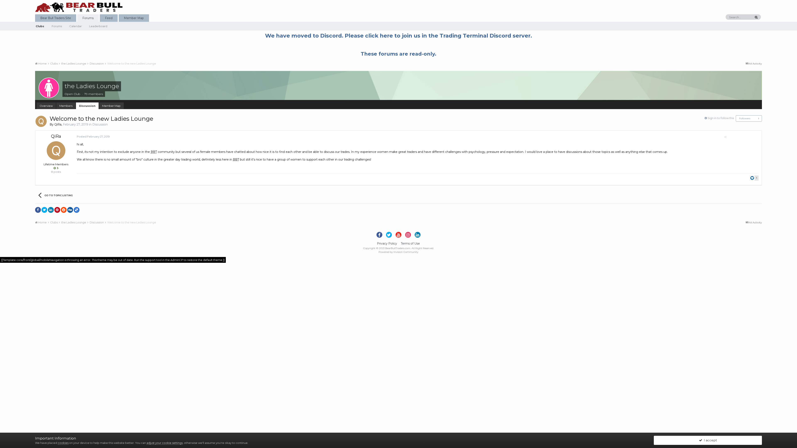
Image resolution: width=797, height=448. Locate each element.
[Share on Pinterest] (57, 210)
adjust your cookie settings (165, 442)
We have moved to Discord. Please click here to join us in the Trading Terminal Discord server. (398, 35)
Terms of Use (410, 243)
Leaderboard (98, 26)
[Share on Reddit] (64, 210)
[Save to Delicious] (76, 210)
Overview (46, 105)
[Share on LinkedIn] (51, 210)
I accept (709, 440)
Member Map (134, 18)
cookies (63, 442)
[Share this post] (725, 137)
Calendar (75, 26)
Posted (93, 136)
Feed (108, 18)
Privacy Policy (387, 243)
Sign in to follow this (721, 118)
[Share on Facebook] (38, 210)
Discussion (87, 105)
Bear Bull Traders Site (55, 18)
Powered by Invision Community (398, 251)
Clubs (40, 26)
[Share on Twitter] (44, 210)
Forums (88, 18)
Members (65, 105)
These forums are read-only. (398, 54)
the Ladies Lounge (92, 86)
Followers (744, 118)
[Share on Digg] (70, 210)
